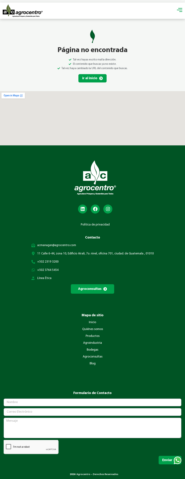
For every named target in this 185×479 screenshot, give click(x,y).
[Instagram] (107, 209)
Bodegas (92, 350)
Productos (93, 336)
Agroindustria (92, 343)
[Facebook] (95, 209)
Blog (93, 363)
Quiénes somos (92, 329)
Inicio (92, 322)
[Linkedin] (82, 209)
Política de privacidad (95, 224)
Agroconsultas (92, 356)
